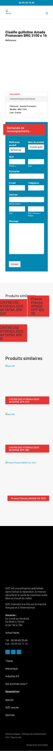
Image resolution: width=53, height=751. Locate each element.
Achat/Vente (12, 633)
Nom (12, 156)
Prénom (12, 166)
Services (10, 715)
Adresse (14, 194)
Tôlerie (9, 661)
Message (13, 221)
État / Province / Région (34, 214)
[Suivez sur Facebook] (7, 652)
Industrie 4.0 (12, 676)
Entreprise (15, 171)
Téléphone (34, 183)
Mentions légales (12, 734)
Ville (10, 213)
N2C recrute (12, 707)
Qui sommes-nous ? (16, 684)
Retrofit (9, 700)
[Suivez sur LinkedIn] (19, 652)
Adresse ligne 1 (15, 204)
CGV (7, 737)
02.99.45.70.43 (26, 3)
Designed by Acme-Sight (37, 745)
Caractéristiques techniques (22, 98)
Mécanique (11, 669)
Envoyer (14, 264)
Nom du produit (36, 142)
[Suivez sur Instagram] (13, 652)
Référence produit (14, 144)
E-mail (13, 183)
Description (15, 94)
